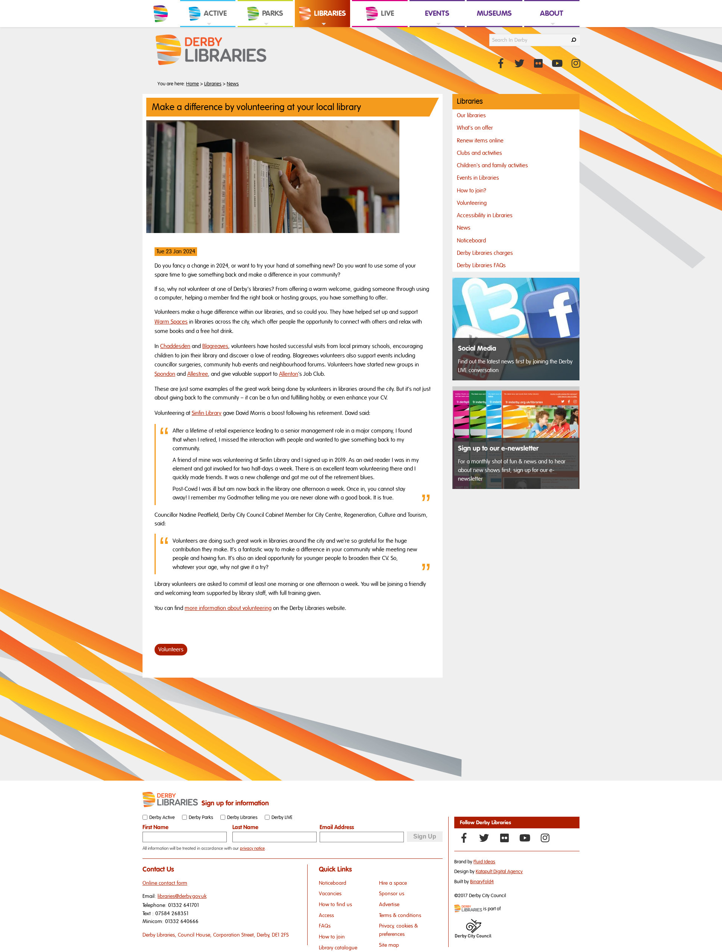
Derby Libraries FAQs (481, 265)
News (233, 84)
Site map (389, 945)
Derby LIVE (282, 817)
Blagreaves (215, 346)
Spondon (165, 374)
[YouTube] (524, 837)
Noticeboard (471, 240)
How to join (332, 937)
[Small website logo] (170, 800)
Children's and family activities (492, 165)
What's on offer (475, 127)
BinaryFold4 (482, 882)
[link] (207, 26)
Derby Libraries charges (485, 253)
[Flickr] (504, 837)
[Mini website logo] (468, 909)
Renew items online (480, 140)
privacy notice (252, 848)
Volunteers (171, 649)
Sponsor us (391, 893)
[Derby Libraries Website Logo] (211, 50)
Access (326, 915)
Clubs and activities (479, 153)
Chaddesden (175, 346)
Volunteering (472, 203)
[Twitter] (484, 837)
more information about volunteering (228, 608)
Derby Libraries (242, 817)
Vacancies (330, 893)
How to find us (335, 904)
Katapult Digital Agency (499, 872)
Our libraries (471, 115)
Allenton (288, 374)
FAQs (325, 926)
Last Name (245, 827)
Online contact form (165, 883)
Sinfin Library (206, 413)
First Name (155, 827)
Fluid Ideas (484, 862)
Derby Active (162, 817)
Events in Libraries (478, 177)
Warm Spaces (171, 321)
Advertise (389, 904)
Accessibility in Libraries (485, 215)
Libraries (212, 84)
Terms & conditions (400, 915)
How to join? (471, 190)
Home (192, 84)
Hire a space (393, 883)
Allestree (197, 374)
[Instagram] (544, 837)
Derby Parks (201, 817)
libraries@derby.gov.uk (182, 896)
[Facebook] (463, 837)
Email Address (337, 827)
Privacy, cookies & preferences (398, 930)
